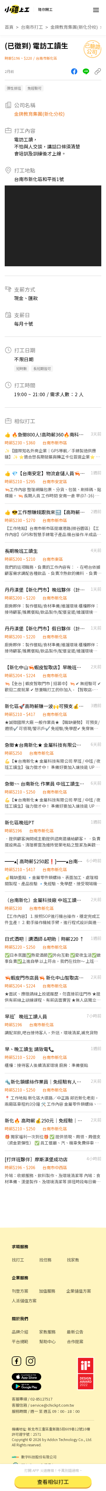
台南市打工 (32, 27)
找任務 (45, 1260)
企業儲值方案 (78, 1291)
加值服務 (47, 1291)
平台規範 (20, 1341)
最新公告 (75, 1332)
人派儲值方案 (24, 1300)
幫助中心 (47, 1341)
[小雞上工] (17, 9)
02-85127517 (41, 1399)
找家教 (73, 1260)
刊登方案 (20, 1291)
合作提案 (75, 1341)
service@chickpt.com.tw (52, 1405)
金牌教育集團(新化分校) (74, 27)
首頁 (9, 27)
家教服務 (47, 1332)
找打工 (18, 1260)
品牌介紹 (20, 1332)
